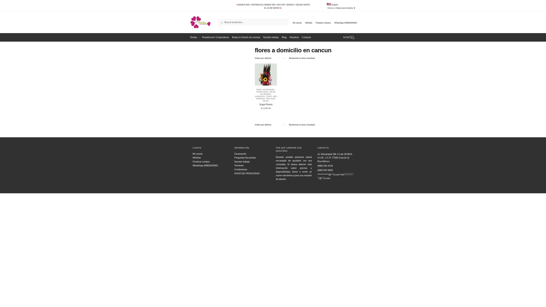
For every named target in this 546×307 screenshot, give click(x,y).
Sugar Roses (265, 104)
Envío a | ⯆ (341, 8)
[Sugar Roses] (266, 75)
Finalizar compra (323, 23)
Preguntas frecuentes (245, 157)
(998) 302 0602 (325, 170)
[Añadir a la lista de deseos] (273, 67)
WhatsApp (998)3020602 (345, 23)
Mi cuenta (297, 23)
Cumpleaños (262, 92)
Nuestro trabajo (242, 161)
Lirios (269, 96)
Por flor (270, 98)
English (334, 5)
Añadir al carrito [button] (266, 114)
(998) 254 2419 (325, 166)
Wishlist (308, 23)
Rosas (266, 101)
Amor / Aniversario (265, 89)
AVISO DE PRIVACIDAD (247, 173)
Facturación (240, 154)
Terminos (239, 165)
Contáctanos (240, 169)
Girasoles (260, 96)
